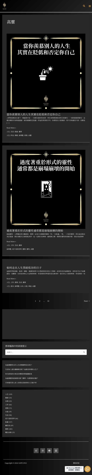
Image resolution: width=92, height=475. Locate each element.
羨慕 (25, 135)
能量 (16, 131)
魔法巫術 (8, 432)
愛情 (16, 282)
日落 (25, 286)
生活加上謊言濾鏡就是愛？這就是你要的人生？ (21, 369)
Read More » (11, 127)
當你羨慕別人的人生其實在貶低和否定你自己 (33, 114)
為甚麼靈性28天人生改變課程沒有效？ (18, 365)
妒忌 (12, 135)
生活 (12, 131)
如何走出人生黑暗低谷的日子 (24, 268)
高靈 (30, 135)
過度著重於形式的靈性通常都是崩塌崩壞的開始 (35, 230)
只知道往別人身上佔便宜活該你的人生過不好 (21, 382)
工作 (12, 245)
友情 (6, 401)
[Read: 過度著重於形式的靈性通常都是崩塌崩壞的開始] (46, 189)
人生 (8, 131)
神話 (30, 286)
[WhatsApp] (36, 450)
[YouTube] (56, 450)
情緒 (16, 135)
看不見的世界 (17, 249)
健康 (6, 398)
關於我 (7, 425)
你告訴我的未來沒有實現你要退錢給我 (18, 374)
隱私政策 (76, 463)
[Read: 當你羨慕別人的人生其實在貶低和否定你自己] (46, 73)
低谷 (12, 286)
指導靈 (21, 135)
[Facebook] (49, 450)
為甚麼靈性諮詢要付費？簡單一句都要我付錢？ (21, 378)
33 (48, 301)
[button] (84, 6)
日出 (21, 286)
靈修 (20, 131)
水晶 (6, 411)
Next (87, 301)
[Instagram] (42, 450)
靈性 (28, 249)
